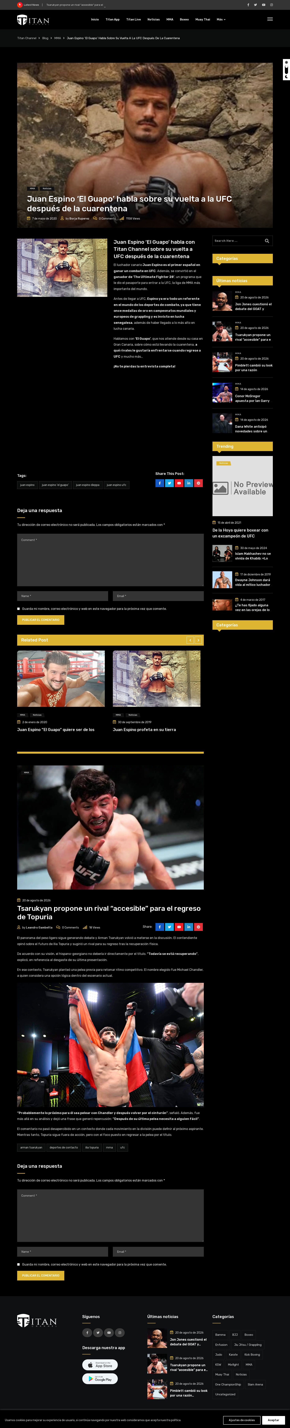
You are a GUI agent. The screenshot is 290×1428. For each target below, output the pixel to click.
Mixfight (233, 1364)
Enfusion (221, 1345)
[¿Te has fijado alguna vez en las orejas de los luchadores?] (222, 604)
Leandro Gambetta (39, 927)
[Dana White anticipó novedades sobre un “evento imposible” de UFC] (222, 423)
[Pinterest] (198, 483)
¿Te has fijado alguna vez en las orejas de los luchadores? (253, 610)
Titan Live (133, 19)
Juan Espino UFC (116, 485)
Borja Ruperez (79, 218)
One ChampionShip (228, 1384)
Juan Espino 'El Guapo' (55, 485)
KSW (218, 1364)
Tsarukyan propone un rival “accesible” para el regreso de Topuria (253, 339)
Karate (233, 1354)
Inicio (95, 19)
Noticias (154, 19)
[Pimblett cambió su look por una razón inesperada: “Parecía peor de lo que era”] (222, 362)
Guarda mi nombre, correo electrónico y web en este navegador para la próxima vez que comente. (94, 609)
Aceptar (273, 1420)
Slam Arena (255, 1384)
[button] (190, 640)
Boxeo (184, 19)
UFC (122, 1147)
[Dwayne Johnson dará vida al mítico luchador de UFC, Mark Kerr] (222, 579)
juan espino (27, 485)
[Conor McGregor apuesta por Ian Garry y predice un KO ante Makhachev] (222, 392)
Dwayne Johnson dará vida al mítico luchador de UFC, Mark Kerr (252, 584)
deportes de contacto (64, 1147)
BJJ (235, 1335)
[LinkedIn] (188, 483)
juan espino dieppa (87, 485)
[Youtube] (179, 483)
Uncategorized (225, 1394)
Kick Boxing (252, 1354)
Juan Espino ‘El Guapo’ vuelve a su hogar (152, 729)
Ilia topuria (92, 1147)
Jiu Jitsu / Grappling (248, 1345)
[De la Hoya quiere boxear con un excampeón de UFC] (242, 486)
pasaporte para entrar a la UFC (148, 283)
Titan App (113, 19)
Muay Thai (203, 19)
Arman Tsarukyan (31, 1147)
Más (220, 19)
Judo (218, 1354)
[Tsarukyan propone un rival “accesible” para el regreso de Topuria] (222, 331)
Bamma (220, 1335)
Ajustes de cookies (242, 1420)
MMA (170, 19)
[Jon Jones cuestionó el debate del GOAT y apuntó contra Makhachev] (222, 301)
